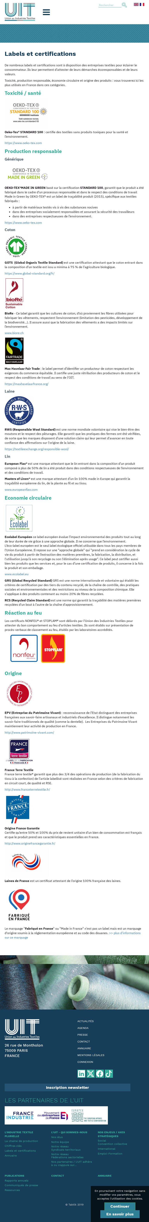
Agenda (82, 1027)
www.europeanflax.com (21, 489)
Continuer (119, 1206)
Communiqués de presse (21, 1185)
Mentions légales (90, 1055)
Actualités (85, 1021)
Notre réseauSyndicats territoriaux (66, 1148)
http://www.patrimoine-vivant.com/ (29, 732)
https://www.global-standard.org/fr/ (30, 273)
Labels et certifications (20, 1150)
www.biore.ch (14, 333)
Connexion (85, 1061)
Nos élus (57, 1137)
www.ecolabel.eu (17, 574)
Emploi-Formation (110, 1153)
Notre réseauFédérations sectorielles (67, 1156)
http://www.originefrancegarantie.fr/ (30, 843)
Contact (83, 1041)
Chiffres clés (13, 1145)
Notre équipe (60, 1141)
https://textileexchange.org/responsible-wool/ (37, 449)
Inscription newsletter (67, 1087)
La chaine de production (21, 1141)
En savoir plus (120, 1214)
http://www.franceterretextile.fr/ (27, 789)
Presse (82, 1034)
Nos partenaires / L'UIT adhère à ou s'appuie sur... (71, 1163)
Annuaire (84, 1048)
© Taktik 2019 (74, 1204)
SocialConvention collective (112, 1142)
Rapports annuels (16, 1180)
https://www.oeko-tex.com (23, 143)
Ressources (12, 1190)
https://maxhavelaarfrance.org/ (27, 384)
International (106, 1148)
